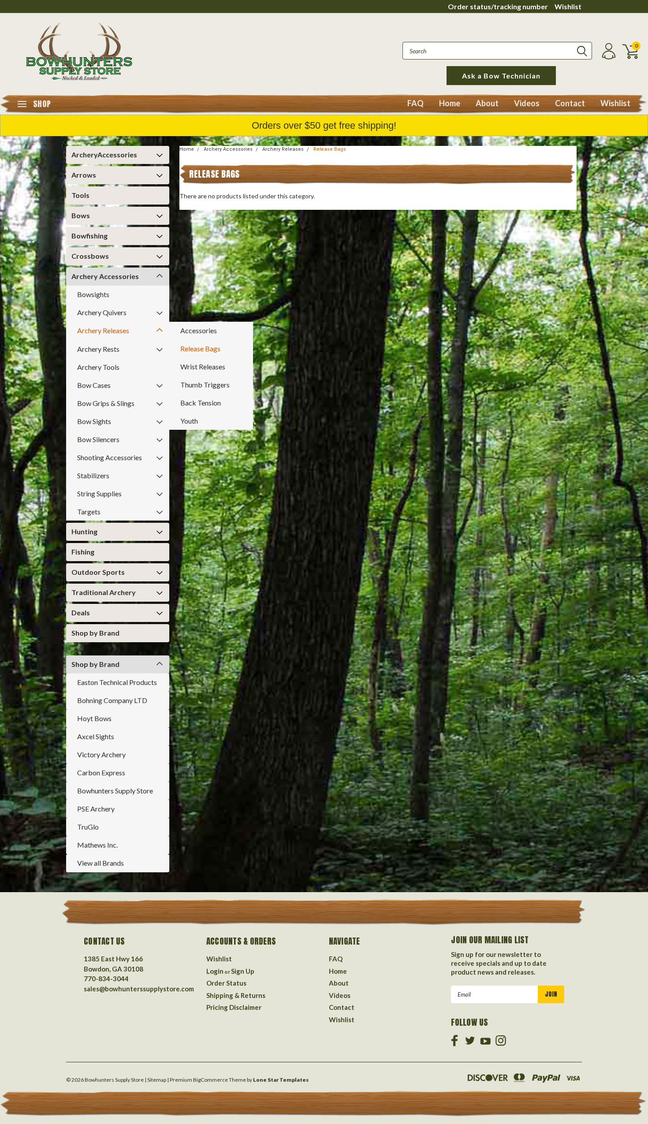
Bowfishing (89, 235)
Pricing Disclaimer (233, 1007)
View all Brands (100, 863)
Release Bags (200, 348)
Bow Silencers (98, 439)
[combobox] (497, 51)
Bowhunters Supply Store (115, 790)
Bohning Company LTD (112, 700)
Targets (89, 511)
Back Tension (200, 402)
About (487, 103)
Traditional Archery (103, 592)
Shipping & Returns (235, 995)
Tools (80, 195)
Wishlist (568, 6)
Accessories (198, 330)
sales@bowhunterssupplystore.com (139, 989)
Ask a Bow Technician (501, 75)
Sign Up (242, 971)
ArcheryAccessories (104, 154)
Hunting (84, 531)
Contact (570, 103)
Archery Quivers (102, 312)
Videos (527, 103)
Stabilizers (93, 475)
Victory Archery (101, 754)
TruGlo (88, 827)
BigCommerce (210, 1079)
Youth (189, 421)
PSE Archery (96, 808)
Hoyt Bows (94, 718)
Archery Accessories (105, 276)
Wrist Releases (202, 366)
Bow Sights (94, 421)
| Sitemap (155, 1079)
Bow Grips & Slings (105, 403)
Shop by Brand (95, 633)
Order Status (226, 983)
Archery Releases (103, 330)
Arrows (83, 175)
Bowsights (93, 294)
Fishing (82, 551)
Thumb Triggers (205, 384)
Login (214, 971)
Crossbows (90, 256)
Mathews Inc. (97, 845)
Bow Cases (94, 385)
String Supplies (99, 493)
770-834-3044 (106, 979)
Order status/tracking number (498, 6)
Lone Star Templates (281, 1079)
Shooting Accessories (109, 457)
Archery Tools (98, 367)
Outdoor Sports (98, 572)
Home (449, 103)
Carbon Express (101, 772)
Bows (80, 215)
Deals (80, 612)
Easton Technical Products (117, 682)
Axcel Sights (95, 736)
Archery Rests (98, 349)
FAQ (415, 103)
